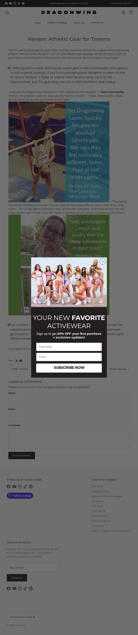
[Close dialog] (103, 262)
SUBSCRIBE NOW (69, 368)
